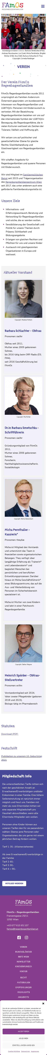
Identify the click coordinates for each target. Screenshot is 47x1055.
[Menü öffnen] (43, 6)
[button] (43, 1003)
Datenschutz (25, 1051)
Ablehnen (23, 1038)
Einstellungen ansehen (24, 1045)
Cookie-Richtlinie (14, 1051)
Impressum (35, 1051)
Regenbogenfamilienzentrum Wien (24, 181)
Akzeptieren (23, 1031)
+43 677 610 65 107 (18, 925)
